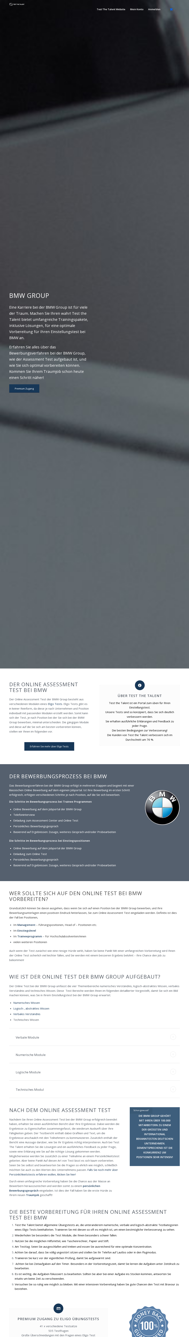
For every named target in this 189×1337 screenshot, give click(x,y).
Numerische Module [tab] (31, 1055)
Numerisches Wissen (27, 1003)
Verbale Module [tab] (27, 1037)
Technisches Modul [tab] (30, 1089)
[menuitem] (111, 9)
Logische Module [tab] (28, 1072)
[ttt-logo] (17, 11)
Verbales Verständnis (26, 1014)
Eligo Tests (55, 704)
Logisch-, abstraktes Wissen (31, 1008)
